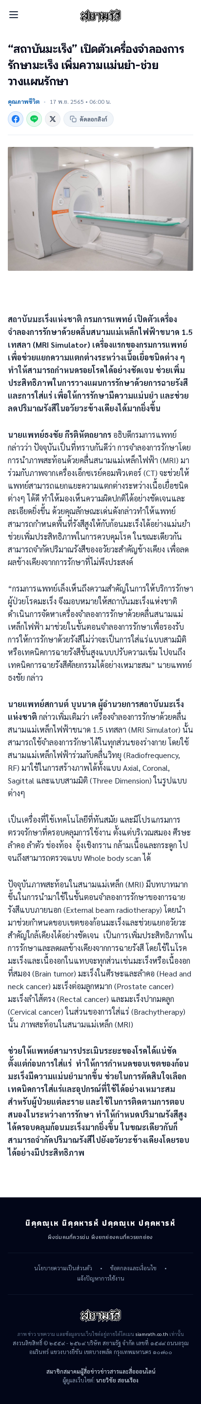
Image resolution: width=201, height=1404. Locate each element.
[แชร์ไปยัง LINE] (34, 119)
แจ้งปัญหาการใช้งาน (100, 1278)
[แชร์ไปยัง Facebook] (15, 119)
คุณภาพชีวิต (24, 101)
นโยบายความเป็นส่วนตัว (63, 1268)
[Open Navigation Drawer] (13, 14)
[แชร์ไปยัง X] (52, 119)
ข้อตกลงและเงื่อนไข (133, 1268)
